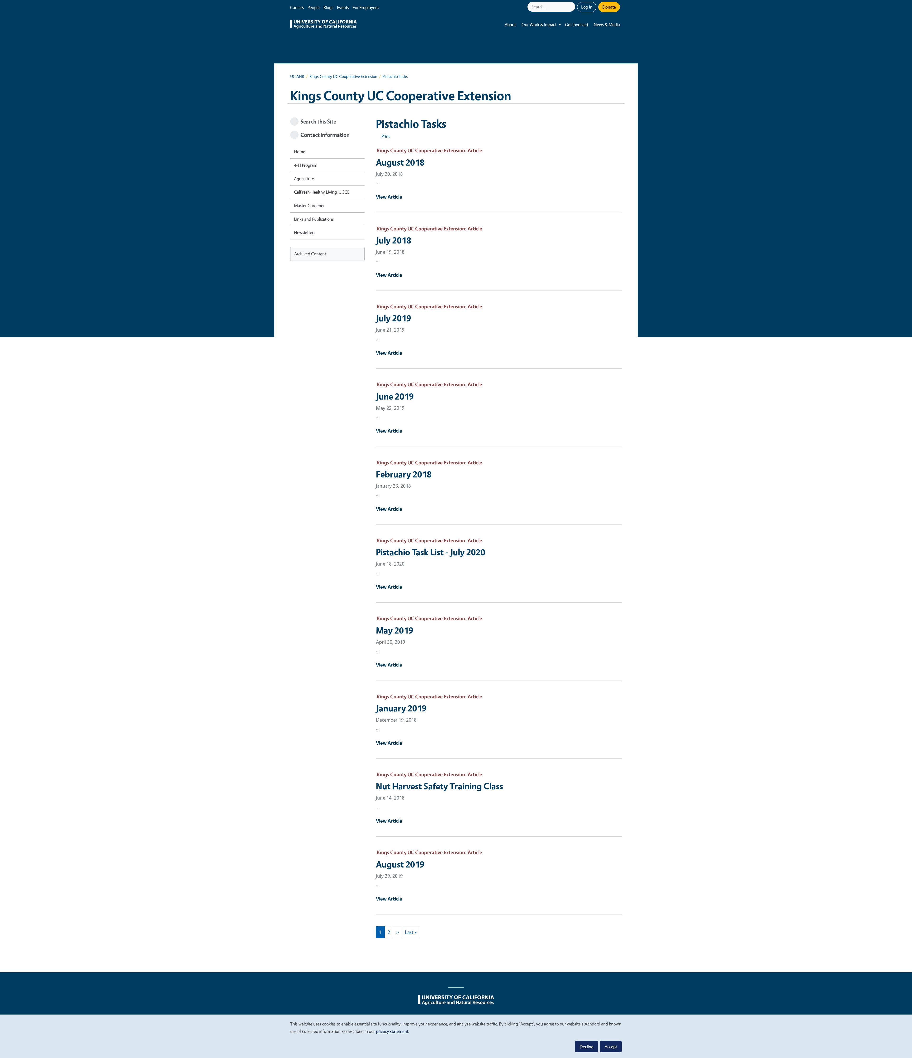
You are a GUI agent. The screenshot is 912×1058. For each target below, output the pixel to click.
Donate (609, 7)
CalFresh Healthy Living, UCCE (321, 192)
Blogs (328, 7)
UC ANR (297, 76)
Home (299, 151)
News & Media (607, 24)
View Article (389, 197)
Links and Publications (314, 219)
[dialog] (456, 1036)
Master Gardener (309, 205)
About (510, 24)
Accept (611, 1046)
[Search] (572, 7)
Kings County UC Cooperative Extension (343, 76)
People (314, 7)
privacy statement (392, 1031)
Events (343, 7)
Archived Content (310, 254)
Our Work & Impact (539, 24)
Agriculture (304, 178)
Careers (297, 7)
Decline (586, 1046)
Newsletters (304, 232)
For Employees (366, 7)
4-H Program (305, 165)
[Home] (323, 24)
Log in (586, 7)
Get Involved (576, 24)
